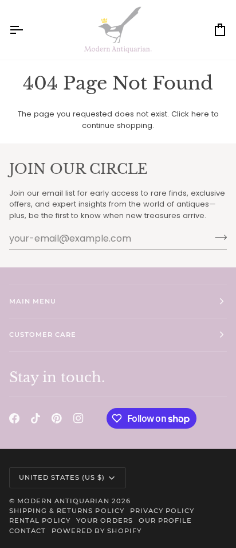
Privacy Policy (162, 511)
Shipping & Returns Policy (66, 511)
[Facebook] (14, 418)
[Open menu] (26, 30)
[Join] (217, 237)
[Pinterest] (57, 418)
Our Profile (165, 520)
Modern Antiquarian (63, 501)
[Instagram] (78, 418)
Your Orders (104, 520)
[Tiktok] (35, 418)
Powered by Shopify (96, 531)
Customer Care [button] (42, 335)
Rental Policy (39, 520)
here (200, 113)
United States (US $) (62, 477)
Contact (27, 531)
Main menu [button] (32, 301)
